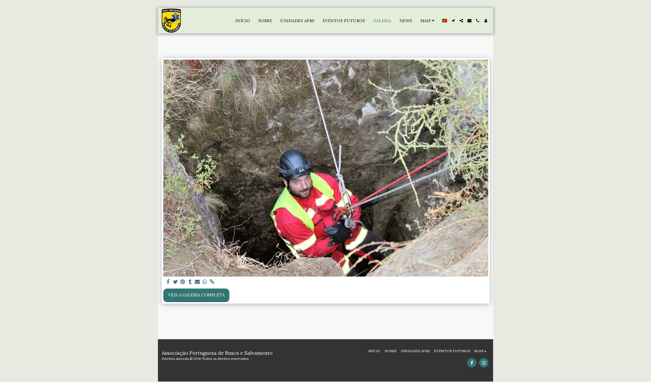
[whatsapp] (205, 282)
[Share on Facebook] (168, 282)
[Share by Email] (197, 282)
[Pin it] (182, 282)
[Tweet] (175, 282)
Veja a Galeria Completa (196, 295)
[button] (453, 21)
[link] (212, 282)
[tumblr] (190, 282)
